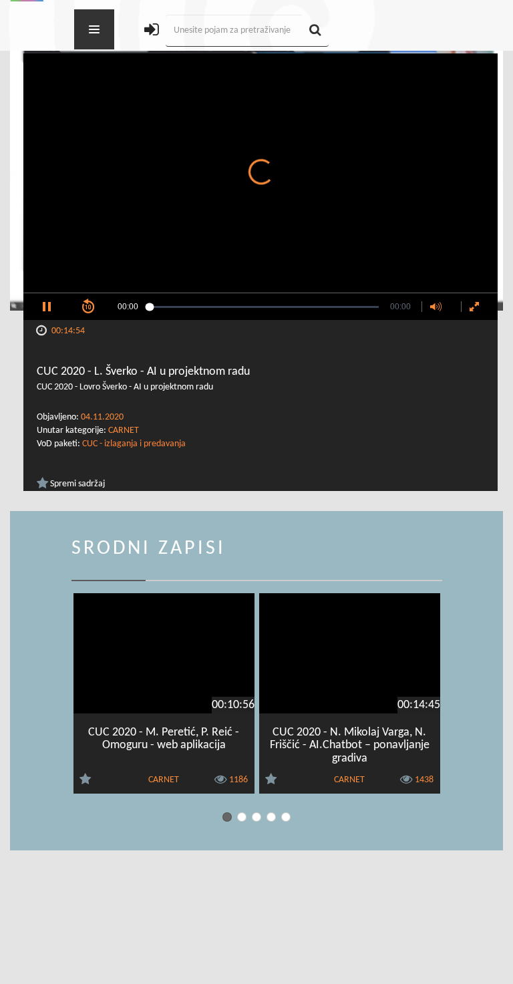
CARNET (123, 431)
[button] (47, 306)
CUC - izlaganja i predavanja (134, 444)
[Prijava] (152, 31)
